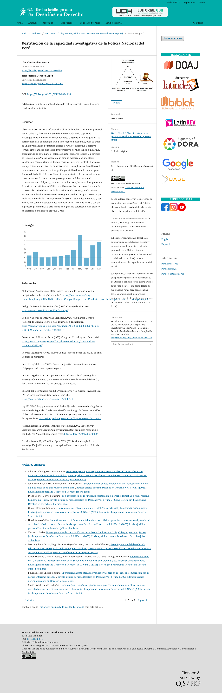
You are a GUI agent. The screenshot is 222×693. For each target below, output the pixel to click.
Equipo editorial (113, 22)
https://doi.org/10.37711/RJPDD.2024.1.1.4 (49, 94)
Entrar (202, 2)
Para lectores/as (169, 263)
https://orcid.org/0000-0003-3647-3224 (42, 70)
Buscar (199, 22)
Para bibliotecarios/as (172, 273)
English (165, 239)
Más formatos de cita (123, 344)
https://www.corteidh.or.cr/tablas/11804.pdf (45, 310)
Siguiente (143, 600)
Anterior (29, 600)
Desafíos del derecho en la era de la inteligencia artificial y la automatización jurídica (103, 508)
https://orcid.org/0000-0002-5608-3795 (42, 83)
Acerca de (48, 22)
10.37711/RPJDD (35, 638)
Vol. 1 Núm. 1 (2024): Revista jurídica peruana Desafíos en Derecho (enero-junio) (84, 33)
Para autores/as (169, 268)
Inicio (24, 33)
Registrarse (189, 2)
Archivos (32, 22)
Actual (20, 22)
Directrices (67, 22)
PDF (118, 102)
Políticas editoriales (90, 22)
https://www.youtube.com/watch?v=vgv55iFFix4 (47, 399)
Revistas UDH (173, 2)
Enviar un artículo (173, 38)
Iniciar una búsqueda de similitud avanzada (61, 606)
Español (165, 244)
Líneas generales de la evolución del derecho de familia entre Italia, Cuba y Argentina (91, 532)
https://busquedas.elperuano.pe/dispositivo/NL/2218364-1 (70, 418)
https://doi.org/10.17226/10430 (81, 433)
